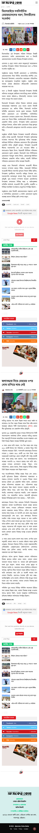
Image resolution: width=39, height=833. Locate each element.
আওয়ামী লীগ (8, 204)
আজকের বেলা (16, 204)
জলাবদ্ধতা (19, 603)
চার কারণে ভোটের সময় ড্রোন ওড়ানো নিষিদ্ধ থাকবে (23, 289)
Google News (12, 213)
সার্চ (34, 240)
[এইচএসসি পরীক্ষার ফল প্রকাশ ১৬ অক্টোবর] (6, 306)
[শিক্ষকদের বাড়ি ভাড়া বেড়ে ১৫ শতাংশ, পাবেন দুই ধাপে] (6, 267)
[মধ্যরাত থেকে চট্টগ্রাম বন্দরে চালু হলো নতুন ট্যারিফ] (6, 299)
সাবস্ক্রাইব (20, 634)
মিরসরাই (22, 204)
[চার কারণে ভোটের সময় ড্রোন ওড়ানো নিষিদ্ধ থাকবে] (6, 291)
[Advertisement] (19, 780)
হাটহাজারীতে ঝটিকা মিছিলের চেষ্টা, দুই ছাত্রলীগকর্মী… (22, 250)
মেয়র (25, 603)
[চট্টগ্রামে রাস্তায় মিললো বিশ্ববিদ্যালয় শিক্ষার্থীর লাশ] (6, 283)
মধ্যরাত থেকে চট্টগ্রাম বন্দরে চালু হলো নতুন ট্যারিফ (23, 297)
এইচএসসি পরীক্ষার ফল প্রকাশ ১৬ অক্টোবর (23, 304)
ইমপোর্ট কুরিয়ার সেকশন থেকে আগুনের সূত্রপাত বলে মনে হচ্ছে (22, 274)
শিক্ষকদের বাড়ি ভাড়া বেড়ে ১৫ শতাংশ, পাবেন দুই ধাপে (24, 266)
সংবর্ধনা (27, 204)
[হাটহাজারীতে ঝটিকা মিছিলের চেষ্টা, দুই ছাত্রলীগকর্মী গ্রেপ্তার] (6, 251)
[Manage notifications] (34, 828)
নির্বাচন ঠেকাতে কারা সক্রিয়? (19, 257)
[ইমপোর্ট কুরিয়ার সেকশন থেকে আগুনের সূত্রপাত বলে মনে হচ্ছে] (6, 275)
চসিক (30, 426)
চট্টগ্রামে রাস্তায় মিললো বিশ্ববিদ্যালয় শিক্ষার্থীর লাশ (23, 281)
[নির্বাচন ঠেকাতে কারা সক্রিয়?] (6, 259)
